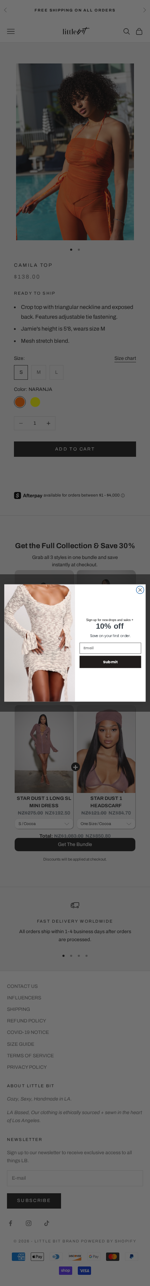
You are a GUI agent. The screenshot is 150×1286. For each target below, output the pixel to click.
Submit (110, 662)
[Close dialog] (140, 590)
